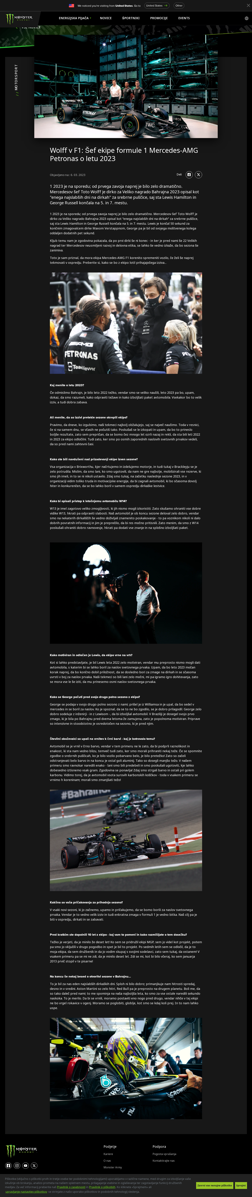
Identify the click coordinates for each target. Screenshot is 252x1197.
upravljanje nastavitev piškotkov (26, 1192)
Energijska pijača (74, 18)
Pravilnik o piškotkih (102, 1187)
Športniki (131, 18)
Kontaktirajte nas (164, 1161)
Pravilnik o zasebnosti (71, 1187)
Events (184, 18)
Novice (106, 18)
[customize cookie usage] (143, 1193)
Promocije (159, 18)
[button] (140, 1192)
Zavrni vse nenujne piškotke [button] (214, 1185)
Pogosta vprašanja (164, 1154)
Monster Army (113, 1167)
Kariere (108, 1154)
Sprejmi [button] (241, 1185)
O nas (107, 1161)
